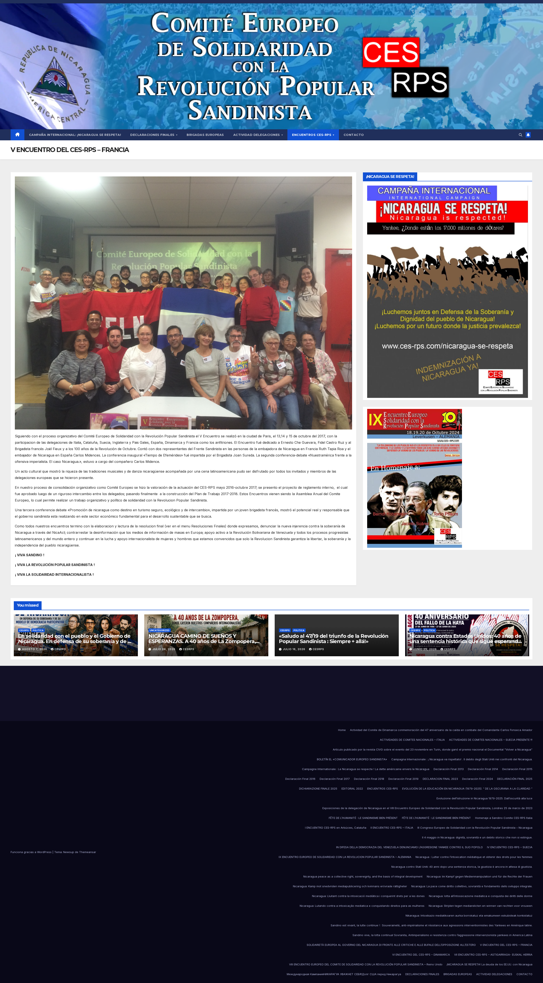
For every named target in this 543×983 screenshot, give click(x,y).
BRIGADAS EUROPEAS (205, 135)
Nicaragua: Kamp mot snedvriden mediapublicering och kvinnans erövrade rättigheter (350, 886)
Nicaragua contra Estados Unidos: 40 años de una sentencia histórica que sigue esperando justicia (465, 641)
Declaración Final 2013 (449, 769)
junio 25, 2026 (425, 649)
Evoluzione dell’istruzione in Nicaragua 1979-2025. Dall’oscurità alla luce (484, 798)
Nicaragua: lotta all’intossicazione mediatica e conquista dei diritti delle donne (480, 896)
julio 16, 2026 (294, 649)
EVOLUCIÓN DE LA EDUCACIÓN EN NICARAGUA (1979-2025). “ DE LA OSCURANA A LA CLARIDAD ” (467, 788)
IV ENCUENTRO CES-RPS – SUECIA (509, 847)
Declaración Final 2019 (403, 778)
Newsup (68, 852)
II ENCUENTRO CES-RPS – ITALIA (392, 827)
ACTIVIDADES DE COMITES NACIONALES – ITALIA (412, 739)
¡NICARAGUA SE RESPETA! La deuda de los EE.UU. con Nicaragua (489, 964)
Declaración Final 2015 (517, 769)
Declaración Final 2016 (300, 778)
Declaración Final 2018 (369, 778)
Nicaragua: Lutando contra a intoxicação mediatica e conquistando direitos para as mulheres (362, 905)
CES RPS (24, 630)
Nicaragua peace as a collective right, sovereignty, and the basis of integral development (363, 876)
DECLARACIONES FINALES (152, 135)
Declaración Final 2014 (483, 769)
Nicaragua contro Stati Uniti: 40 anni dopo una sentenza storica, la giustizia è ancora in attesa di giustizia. (461, 866)
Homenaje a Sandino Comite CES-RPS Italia (503, 818)
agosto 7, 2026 (35, 649)
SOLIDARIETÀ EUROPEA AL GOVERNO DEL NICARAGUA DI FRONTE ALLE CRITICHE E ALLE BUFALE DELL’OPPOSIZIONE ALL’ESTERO (391, 944)
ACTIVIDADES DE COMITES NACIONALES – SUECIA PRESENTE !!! (490, 739)
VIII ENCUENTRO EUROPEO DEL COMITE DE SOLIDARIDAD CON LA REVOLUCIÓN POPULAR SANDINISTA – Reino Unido (365, 964)
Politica (38, 630)
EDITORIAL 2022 (352, 788)
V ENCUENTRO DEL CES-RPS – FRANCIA (506, 944)
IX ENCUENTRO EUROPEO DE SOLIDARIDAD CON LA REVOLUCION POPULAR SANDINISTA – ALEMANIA (345, 857)
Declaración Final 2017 (335, 778)
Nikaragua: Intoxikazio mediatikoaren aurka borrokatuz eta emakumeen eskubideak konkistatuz (469, 915)
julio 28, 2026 (164, 649)
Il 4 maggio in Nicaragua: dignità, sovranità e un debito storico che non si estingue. (477, 837)
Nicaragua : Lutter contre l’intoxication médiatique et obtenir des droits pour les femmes (474, 857)
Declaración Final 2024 (477, 778)
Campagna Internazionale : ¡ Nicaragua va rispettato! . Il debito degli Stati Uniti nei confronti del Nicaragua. (461, 759)
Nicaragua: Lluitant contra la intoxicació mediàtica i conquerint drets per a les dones (368, 896)
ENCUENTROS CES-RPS (312, 135)
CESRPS (60, 649)
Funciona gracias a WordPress (31, 852)
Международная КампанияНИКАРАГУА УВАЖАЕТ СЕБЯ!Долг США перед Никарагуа (344, 974)
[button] (520, 135)
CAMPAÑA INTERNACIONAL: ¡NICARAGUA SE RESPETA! (75, 135)
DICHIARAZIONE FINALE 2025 (318, 788)
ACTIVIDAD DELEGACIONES (257, 135)
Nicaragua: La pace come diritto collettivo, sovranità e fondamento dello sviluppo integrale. (471, 886)
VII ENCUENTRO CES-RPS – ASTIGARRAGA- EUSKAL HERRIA (493, 954)
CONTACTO (354, 135)
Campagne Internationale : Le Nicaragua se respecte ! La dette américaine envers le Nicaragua (365, 769)
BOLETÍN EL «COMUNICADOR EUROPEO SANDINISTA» (352, 759)
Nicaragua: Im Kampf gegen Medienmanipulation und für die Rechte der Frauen (479, 876)
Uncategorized (159, 630)
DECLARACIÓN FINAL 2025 (514, 778)
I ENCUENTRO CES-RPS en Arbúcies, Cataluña (335, 827)
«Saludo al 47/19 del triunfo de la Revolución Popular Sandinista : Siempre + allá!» (333, 638)
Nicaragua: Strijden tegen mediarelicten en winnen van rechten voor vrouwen (480, 905)
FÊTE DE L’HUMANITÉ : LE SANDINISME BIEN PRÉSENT (363, 818)
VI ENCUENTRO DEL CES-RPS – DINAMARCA (421, 954)
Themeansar (87, 852)
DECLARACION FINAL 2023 (440, 778)
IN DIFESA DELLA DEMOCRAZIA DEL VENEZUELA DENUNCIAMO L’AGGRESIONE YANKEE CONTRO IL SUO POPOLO (409, 847)
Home (342, 730)
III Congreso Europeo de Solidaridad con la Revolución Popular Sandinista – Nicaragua (474, 827)
